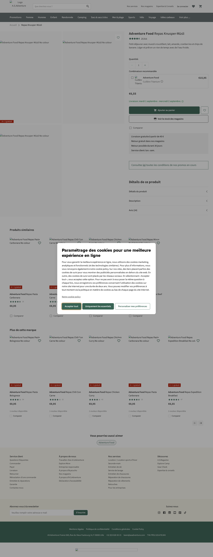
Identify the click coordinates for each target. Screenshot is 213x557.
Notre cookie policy (71, 296)
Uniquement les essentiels (98, 306)
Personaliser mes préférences (132, 306)
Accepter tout (71, 306)
